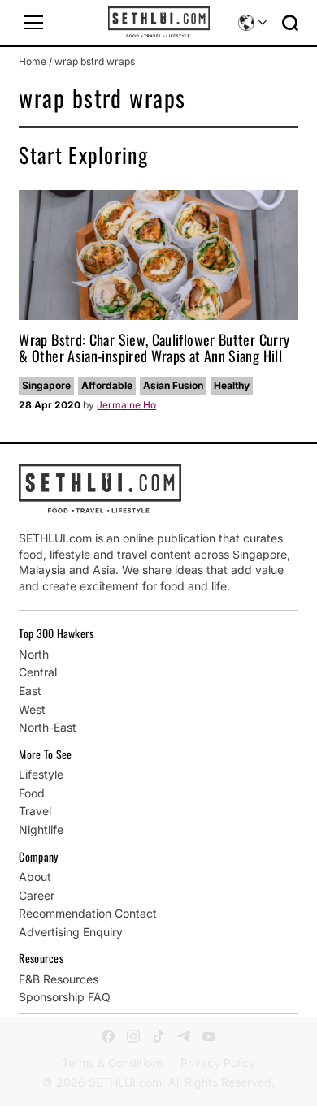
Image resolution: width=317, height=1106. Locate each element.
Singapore (46, 385)
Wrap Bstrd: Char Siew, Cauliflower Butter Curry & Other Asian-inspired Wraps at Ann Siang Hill (154, 347)
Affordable (106, 385)
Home (32, 61)
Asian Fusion (173, 385)
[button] (33, 22)
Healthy (232, 385)
